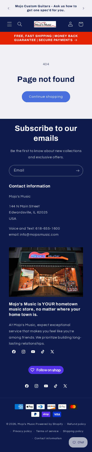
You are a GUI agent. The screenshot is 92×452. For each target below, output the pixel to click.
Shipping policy (73, 431)
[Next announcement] (83, 8)
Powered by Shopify (49, 424)
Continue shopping (46, 96)
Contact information (48, 438)
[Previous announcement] (8, 8)
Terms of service (47, 431)
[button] (9, 24)
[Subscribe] (78, 170)
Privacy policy (22, 431)
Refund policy (76, 424)
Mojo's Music (26, 424)
